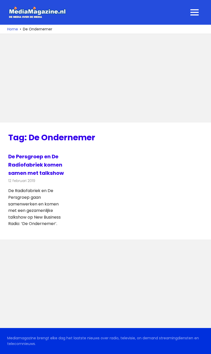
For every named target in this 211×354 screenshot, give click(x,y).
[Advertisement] (105, 78)
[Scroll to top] (203, 346)
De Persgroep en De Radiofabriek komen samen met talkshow (36, 165)
